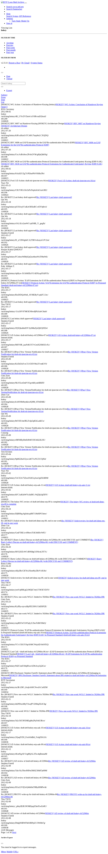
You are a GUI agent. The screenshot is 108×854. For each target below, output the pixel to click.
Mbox (3, 852)
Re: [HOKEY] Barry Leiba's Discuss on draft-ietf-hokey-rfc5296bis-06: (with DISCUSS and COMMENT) (52, 541)
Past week (10, 48)
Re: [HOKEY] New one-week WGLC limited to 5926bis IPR (79, 597)
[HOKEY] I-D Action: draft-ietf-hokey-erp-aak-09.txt (68, 744)
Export (9, 90)
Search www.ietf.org (15, 7)
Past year (10, 52)
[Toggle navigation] (2, 72)
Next (14, 832)
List (2, 102)
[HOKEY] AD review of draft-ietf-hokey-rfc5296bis (67, 813)
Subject (4, 95)
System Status (36, 63)
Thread (9, 79)
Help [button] (8, 14)
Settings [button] (9, 18)
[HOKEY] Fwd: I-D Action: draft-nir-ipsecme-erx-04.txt (71, 180)
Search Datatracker (14, 9)
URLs (15, 852)
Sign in (9, 23)
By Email (25, 63)
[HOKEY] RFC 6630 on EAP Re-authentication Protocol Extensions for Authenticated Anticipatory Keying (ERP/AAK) (51, 164)
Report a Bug (14, 63)
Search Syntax (12, 16)
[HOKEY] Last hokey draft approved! (49, 318)
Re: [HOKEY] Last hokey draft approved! (54, 197)
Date (8, 76)
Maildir (10, 852)
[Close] (2, 843)
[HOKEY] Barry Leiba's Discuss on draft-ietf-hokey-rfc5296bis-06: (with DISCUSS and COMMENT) (51, 560)
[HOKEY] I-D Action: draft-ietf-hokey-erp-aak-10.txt (68, 728)
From (3, 97)
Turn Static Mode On (20, 21)
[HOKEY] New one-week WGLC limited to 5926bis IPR (73, 711)
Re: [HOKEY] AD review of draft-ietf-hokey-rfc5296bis (72, 761)
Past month (11, 50)
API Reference (25, 16)
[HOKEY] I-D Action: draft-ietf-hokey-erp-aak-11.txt (68, 485)
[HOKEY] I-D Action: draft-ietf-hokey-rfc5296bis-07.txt (72, 335)
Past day (9, 45)
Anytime (10, 43)
